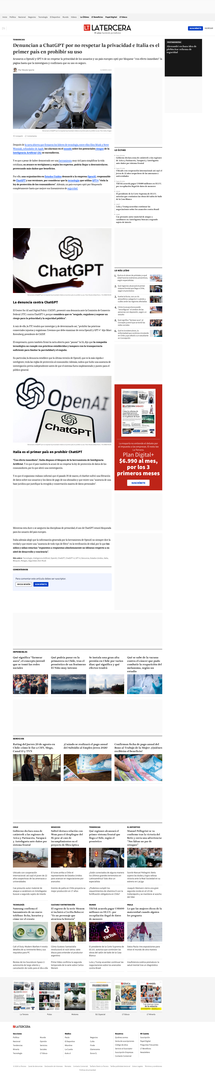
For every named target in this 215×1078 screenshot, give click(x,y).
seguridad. (72, 188)
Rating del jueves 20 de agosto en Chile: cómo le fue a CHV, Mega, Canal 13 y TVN (34, 748)
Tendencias (19, 39)
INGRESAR (209, 28)
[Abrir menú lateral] (4, 28)
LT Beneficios (97, 17)
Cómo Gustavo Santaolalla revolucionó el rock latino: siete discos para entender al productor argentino (67, 951)
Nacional (22, 17)
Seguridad (32, 560)
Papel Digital (111, 17)
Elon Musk (42, 560)
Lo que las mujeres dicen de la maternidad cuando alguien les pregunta (144, 912)
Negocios (32, 17)
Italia (106, 558)
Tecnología (43, 17)
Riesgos (24, 560)
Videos (74, 17)
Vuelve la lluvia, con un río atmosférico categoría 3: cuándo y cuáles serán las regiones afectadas (132, 299)
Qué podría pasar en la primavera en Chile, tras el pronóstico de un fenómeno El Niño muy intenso (68, 662)
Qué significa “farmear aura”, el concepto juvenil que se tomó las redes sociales (131, 322)
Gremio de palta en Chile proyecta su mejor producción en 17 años (68, 889)
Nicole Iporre (28, 69)
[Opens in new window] (75, 1010)
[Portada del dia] (138, 435)
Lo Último (84, 17)
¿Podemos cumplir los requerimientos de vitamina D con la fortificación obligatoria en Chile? (106, 891)
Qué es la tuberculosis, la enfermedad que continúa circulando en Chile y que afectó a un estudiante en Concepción (133, 334)
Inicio (4, 17)
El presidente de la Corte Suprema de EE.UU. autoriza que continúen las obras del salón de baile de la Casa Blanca (139, 196)
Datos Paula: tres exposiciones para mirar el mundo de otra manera (143, 948)
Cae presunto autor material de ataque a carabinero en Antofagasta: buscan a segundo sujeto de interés (137, 219)
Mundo (66, 17)
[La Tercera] (24, 1010)
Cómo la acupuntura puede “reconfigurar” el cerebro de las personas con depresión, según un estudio (132, 311)
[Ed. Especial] (100, 1010)
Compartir (19, 136)
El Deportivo (55, 17)
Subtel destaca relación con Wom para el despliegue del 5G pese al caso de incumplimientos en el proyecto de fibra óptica (67, 838)
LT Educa (123, 17)
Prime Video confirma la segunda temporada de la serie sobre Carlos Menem (67, 965)
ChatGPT (61, 558)
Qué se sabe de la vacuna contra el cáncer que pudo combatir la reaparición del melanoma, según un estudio (144, 664)
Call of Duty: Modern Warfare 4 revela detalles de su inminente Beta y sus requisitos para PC (30, 949)
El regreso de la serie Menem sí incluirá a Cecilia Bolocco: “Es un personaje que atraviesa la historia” (67, 914)
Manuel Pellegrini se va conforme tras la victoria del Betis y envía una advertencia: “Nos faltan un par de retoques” (144, 838)
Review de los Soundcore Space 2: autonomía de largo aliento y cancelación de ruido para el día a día (30, 965)
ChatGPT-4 (70, 558)
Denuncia (85, 558)
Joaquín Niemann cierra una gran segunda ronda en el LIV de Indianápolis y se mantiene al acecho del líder (144, 892)
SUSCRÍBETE (138, 483)
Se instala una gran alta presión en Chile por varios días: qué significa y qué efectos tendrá (106, 662)
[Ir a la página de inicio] (107, 28)
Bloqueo (16, 560)
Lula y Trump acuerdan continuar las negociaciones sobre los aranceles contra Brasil (137, 208)
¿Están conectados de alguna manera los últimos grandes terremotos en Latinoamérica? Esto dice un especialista (106, 877)
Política (13, 17)
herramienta (65, 160)
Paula (130, 904)
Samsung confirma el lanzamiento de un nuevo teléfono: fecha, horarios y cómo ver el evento (28, 914)
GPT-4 (77, 558)
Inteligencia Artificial (41, 558)
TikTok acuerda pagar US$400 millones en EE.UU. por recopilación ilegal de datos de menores (139, 185)
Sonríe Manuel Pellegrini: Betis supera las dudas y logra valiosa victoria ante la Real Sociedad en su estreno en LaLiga (143, 877)
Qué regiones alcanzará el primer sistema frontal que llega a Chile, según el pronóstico (131, 288)
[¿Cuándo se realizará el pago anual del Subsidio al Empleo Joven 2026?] (87, 767)
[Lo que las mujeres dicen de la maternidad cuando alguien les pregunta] (144, 932)
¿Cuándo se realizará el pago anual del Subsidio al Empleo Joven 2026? (86, 746)
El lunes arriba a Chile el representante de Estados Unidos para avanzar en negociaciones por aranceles (67, 877)
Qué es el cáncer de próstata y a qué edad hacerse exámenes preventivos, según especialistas (132, 278)
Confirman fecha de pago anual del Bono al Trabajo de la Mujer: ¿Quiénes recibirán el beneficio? (138, 748)
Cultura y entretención (63, 904)
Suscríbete (41, 584)
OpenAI (54, 558)
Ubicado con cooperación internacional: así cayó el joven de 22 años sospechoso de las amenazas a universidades (139, 173)
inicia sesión (23, 584)
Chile (15, 827)
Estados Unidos (96, 558)
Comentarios (32, 136)
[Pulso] (49, 1010)
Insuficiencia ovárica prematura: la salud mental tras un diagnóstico (143, 963)
